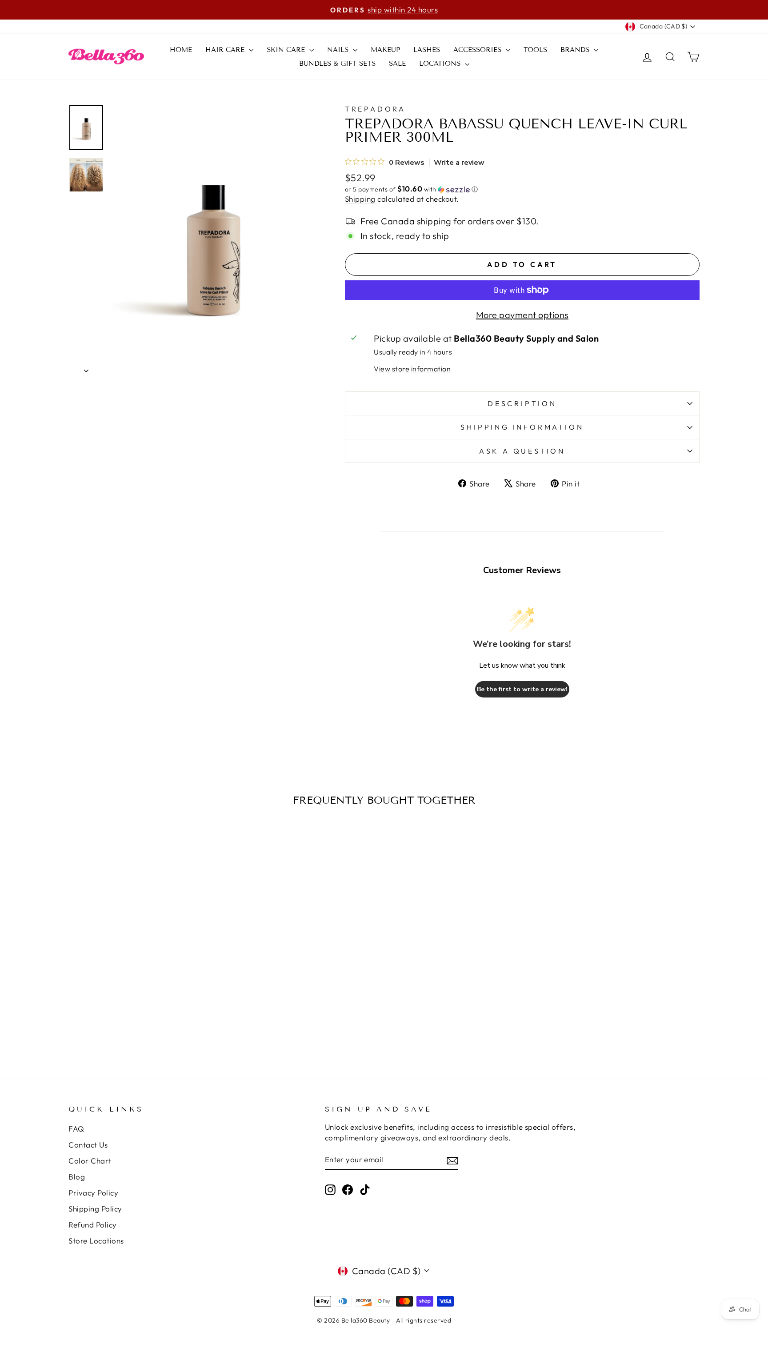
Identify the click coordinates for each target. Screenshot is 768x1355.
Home (181, 50)
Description (522, 403)
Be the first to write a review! (522, 689)
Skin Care (287, 50)
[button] (522, 189)
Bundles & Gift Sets (337, 64)
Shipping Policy (95, 1208)
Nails (339, 50)
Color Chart (90, 1160)
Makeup (385, 50)
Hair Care (226, 50)
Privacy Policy (93, 1192)
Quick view (143, 967)
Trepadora (375, 108)
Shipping (360, 198)
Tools (535, 50)
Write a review (459, 163)
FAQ (76, 1128)
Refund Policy (92, 1224)
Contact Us (88, 1144)
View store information (412, 368)
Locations (441, 64)
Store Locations (96, 1240)
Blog (76, 1176)
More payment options (522, 314)
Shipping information (522, 426)
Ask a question (522, 450)
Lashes (426, 50)
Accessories (478, 50)
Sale (397, 64)
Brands (576, 50)
